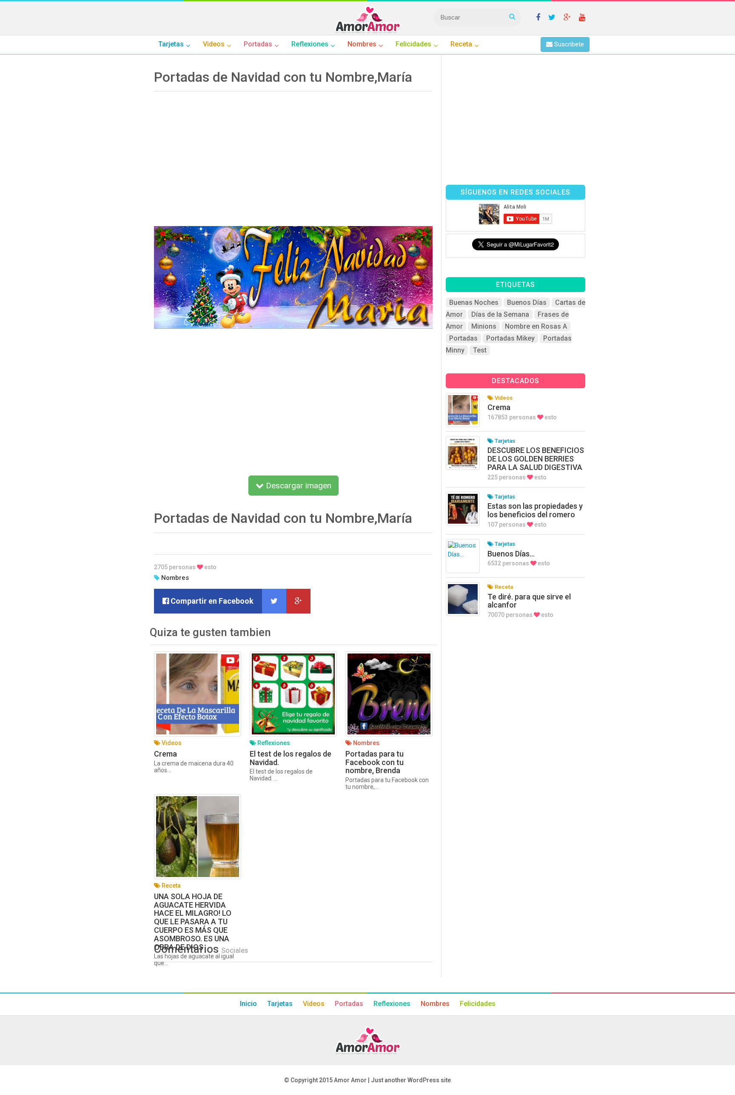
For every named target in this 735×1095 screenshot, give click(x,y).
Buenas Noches (474, 302)
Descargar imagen (297, 485)
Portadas (463, 338)
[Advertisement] (293, 155)
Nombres (175, 578)
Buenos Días (527, 302)
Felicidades (478, 1004)
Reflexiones (391, 1004)
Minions (483, 326)
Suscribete (568, 44)
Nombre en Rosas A (536, 326)
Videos (314, 1004)
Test (480, 350)
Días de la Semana (500, 314)
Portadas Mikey (510, 338)
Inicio (248, 1004)
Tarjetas (280, 1004)
